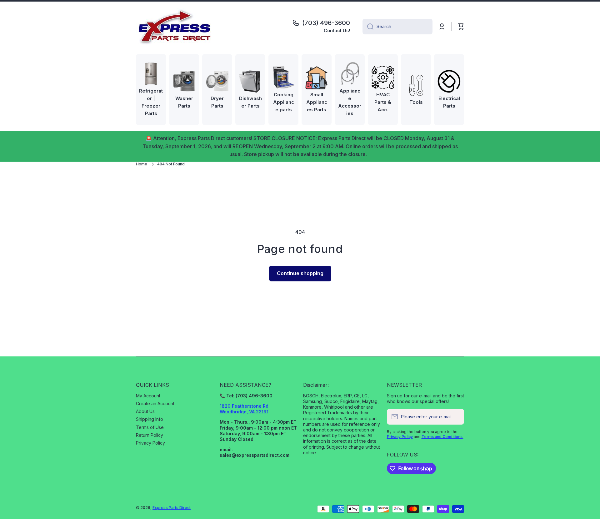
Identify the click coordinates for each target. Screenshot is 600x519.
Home (141, 164)
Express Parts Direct (171, 507)
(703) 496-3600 (326, 23)
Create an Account (155, 403)
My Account (148, 395)
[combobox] (397, 26)
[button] (461, 26)
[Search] (367, 26)
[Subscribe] (456, 417)
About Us (145, 411)
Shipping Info (149, 419)
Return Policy (149, 435)
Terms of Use (150, 427)
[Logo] (175, 26)
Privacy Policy (150, 443)
